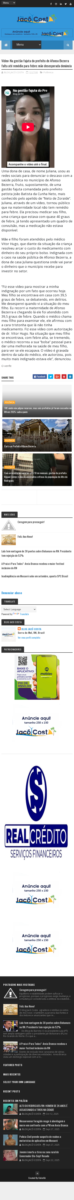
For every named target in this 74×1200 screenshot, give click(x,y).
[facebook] (51, 4)
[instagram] (56, 4)
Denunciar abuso (11, 593)
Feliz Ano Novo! (25, 536)
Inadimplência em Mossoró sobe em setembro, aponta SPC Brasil (34, 576)
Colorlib (42, 1177)
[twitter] (66, 4)
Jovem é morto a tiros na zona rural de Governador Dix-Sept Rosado (39, 1154)
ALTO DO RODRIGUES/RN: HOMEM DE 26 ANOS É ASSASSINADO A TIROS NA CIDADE (43, 1108)
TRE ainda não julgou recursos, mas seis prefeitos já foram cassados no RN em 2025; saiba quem (37, 410)
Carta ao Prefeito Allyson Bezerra (20, 446)
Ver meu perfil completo (29, 637)
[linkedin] (61, 4)
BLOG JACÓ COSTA (31, 629)
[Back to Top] (37, 1173)
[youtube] (71, 4)
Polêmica (48, 72)
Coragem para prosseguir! (31, 522)
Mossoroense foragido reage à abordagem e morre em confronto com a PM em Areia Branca (43, 1123)
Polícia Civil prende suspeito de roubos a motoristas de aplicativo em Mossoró (40, 1139)
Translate (24, 614)
